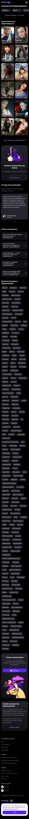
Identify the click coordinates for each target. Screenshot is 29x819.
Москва (3, 741)
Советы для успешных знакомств (9, 773)
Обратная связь (5, 776)
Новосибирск (4, 747)
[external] (14, 670)
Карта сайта (4, 779)
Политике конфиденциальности (10, 809)
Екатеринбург (4, 750)
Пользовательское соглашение (9, 757)
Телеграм (6, 790)
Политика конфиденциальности (9, 763)
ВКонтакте (6, 787)
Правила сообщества (6, 770)
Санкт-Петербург (5, 744)
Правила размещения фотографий (9, 760)
